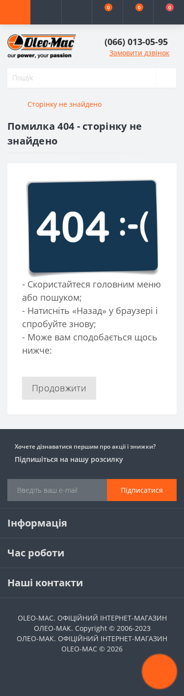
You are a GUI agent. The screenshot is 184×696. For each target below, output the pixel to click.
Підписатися (142, 490)
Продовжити (59, 388)
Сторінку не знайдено (64, 104)
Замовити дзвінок (139, 52)
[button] (76, 12)
